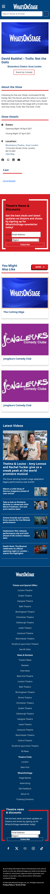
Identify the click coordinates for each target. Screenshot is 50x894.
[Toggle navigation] (1, 6)
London (25, 762)
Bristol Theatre (25, 697)
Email (9, 234)
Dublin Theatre (25, 595)
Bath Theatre (25, 606)
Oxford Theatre (25, 740)
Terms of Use (21, 885)
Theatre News (25, 660)
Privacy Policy (8, 885)
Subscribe (25, 244)
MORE (38, 267)
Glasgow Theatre (25, 601)
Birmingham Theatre (25, 611)
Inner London (35, 66)
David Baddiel (9, 181)
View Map (10, 154)
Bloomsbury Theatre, (18, 66)
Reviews (25, 665)
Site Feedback (25, 788)
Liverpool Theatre (25, 633)
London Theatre (25, 590)
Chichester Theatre (25, 617)
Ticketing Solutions (25, 799)
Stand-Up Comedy (24, 72)
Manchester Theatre (25, 638)
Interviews (25, 670)
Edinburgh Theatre (25, 622)
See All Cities (25, 649)
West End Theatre (25, 676)
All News (25, 751)
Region (9, 240)
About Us (25, 794)
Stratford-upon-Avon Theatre (25, 644)
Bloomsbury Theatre (15, 145)
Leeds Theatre (25, 628)
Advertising (25, 783)
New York (25, 767)
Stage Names (25, 778)
